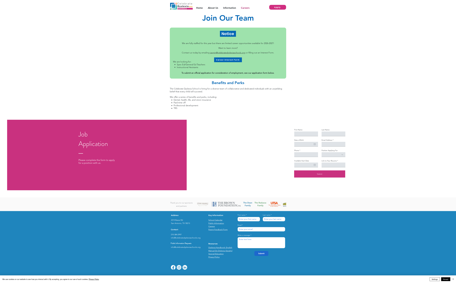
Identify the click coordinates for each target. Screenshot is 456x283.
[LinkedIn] (185, 267)
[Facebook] (173, 267)
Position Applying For (330, 150)
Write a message (244, 235)
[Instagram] (179, 267)
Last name (267, 215)
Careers (211, 226)
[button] (231, 8)
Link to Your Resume (329, 161)
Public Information (216, 223)
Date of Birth (299, 140)
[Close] (453, 279)
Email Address (327, 140)
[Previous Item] (199, 204)
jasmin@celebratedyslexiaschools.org (227, 52)
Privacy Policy (94, 279)
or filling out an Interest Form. (259, 52)
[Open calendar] (315, 144)
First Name (298, 130)
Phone (296, 150)
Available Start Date (301, 161)
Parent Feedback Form (218, 229)
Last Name (326, 130)
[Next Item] (282, 204)
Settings (435, 279)
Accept (445, 279)
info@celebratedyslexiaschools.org (185, 238)
